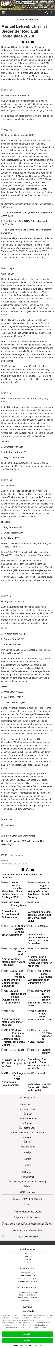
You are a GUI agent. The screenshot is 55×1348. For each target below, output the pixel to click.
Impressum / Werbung (27, 1311)
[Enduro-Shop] (27, 1146)
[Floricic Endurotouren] (27, 1118)
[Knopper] (27, 1172)
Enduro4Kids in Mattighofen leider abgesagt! (12, 1022)
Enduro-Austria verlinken (27, 1298)
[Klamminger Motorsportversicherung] (27, 1181)
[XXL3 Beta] (28, 1211)
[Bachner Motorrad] (27, 1104)
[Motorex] (27, 1137)
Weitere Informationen (22, 1345)
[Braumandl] (27, 1177)
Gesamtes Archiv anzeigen (27, 1281)
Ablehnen (27, 1340)
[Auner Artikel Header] (27, 19)
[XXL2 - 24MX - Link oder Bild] (27, 1199)
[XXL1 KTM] (27, 1159)
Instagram (27, 1262)
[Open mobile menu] (3, 13)
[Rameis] (27, 1123)
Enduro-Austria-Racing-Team (27, 1278)
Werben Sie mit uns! (27, 1301)
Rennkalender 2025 (27, 1276)
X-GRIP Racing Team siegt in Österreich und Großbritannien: (14, 997)
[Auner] (28, 1114)
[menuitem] (52, 12)
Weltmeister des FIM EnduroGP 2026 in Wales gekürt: (39, 1087)
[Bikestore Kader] (27, 1128)
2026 (27, 1273)
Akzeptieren (28, 1334)
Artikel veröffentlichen (27, 1295)
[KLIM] (27, 1142)
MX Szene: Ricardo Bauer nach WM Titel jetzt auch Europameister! (40, 977)
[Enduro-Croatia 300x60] (27, 1109)
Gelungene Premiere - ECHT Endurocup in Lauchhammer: (14, 1079)
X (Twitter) (28, 1257)
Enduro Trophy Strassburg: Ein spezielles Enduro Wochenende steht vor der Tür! (39, 1059)
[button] (22, 42)
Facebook (27, 1254)
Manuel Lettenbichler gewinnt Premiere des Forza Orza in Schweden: (38, 935)
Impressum (37, 1345)
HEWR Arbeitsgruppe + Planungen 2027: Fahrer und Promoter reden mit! (40, 957)
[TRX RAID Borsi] (27, 1186)
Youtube (27, 1259)
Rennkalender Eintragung (27, 1292)
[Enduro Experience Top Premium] (27, 1132)
